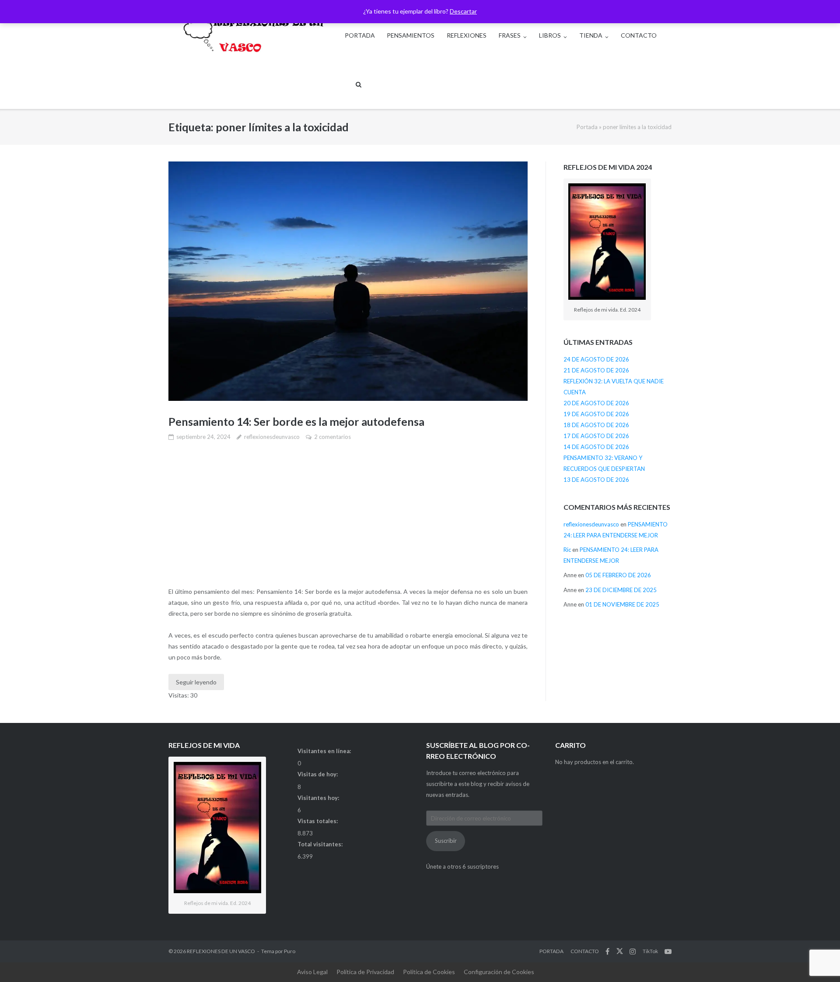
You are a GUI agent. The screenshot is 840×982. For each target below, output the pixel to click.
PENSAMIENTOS (410, 35)
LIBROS (550, 35)
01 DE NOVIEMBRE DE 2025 (622, 604)
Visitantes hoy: (319, 797)
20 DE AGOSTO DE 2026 (596, 403)
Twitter (619, 951)
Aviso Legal (312, 971)
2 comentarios (332, 436)
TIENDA (590, 35)
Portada (587, 126)
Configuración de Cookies (499, 971)
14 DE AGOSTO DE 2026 (596, 446)
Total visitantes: (321, 844)
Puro (289, 951)
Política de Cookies (429, 971)
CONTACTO (639, 35)
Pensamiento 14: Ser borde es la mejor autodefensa (296, 421)
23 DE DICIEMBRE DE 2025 (621, 589)
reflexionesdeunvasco (272, 436)
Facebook (607, 951)
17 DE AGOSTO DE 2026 (596, 435)
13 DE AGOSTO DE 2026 (596, 479)
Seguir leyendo (196, 682)
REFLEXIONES (466, 35)
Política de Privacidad (365, 971)
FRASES (510, 35)
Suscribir (446, 840)
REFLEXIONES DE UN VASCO (221, 951)
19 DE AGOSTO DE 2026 (596, 413)
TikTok (650, 951)
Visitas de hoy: (318, 774)
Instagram (633, 951)
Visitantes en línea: (325, 750)
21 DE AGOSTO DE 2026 (596, 370)
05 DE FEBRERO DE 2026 (618, 575)
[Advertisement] (348, 514)
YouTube (668, 951)
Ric (567, 549)
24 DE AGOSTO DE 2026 (596, 359)
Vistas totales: (318, 820)
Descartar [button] (463, 11)
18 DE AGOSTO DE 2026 (596, 424)
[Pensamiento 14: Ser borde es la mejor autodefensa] (348, 281)
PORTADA (360, 35)
